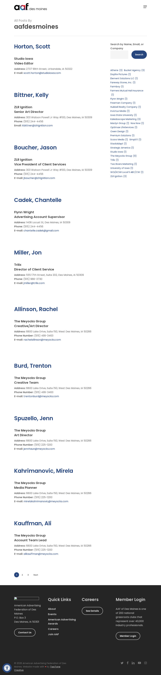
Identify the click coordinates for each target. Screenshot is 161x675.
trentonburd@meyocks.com (41, 396)
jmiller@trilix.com (34, 283)
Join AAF (53, 634)
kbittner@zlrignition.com (37, 125)
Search (139, 54)
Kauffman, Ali (32, 523)
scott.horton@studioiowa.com (42, 73)
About (52, 609)
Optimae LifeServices (123, 127)
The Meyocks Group (123, 155)
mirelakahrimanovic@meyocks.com (46, 501)
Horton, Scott (32, 46)
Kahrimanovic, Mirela (43, 471)
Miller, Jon (28, 252)
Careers (53, 629)
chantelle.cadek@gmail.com (41, 230)
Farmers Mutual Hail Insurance (126, 92)
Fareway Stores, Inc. (123, 82)
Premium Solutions (122, 135)
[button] (7, 668)
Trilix (114, 159)
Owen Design (119, 131)
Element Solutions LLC (124, 78)
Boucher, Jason (35, 147)
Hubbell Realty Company (125, 107)
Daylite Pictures (120, 74)
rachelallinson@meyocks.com (42, 339)
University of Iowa (121, 168)
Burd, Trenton (32, 366)
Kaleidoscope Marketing (125, 119)
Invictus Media (120, 111)
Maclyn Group (119, 123)
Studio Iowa (118, 151)
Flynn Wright (119, 98)
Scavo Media (119, 139)
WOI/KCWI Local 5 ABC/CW (127, 172)
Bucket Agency (134, 70)
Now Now (137, 123)
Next (35, 575)
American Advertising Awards (62, 621)
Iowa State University (123, 115)
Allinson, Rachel (36, 309)
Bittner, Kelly (31, 95)
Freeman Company (123, 102)
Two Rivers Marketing (123, 164)
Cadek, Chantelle (37, 200)
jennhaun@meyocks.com (39, 449)
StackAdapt (118, 143)
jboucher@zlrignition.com (39, 178)
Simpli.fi (135, 139)
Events (52, 614)
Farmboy (117, 86)
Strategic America (122, 147)
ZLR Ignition (118, 176)
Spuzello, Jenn (33, 418)
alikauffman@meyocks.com (41, 554)
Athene (116, 70)
